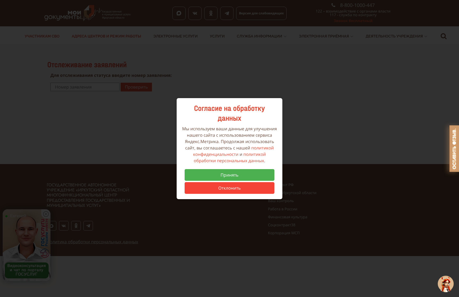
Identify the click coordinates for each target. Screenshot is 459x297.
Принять (229, 175)
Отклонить (229, 188)
